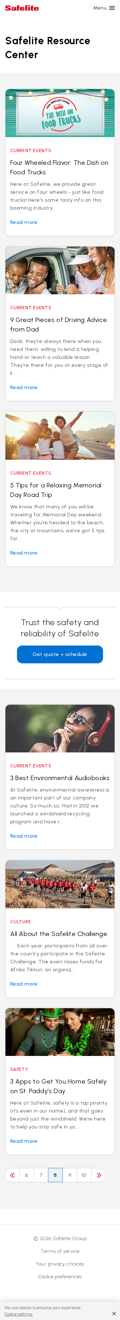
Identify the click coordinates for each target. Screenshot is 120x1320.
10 (84, 1175)
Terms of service (60, 1251)
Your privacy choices (60, 1264)
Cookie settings (18, 1314)
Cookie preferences (60, 1277)
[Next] (98, 1175)
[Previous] (12, 1175)
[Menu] (112, 8)
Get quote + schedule (60, 654)
